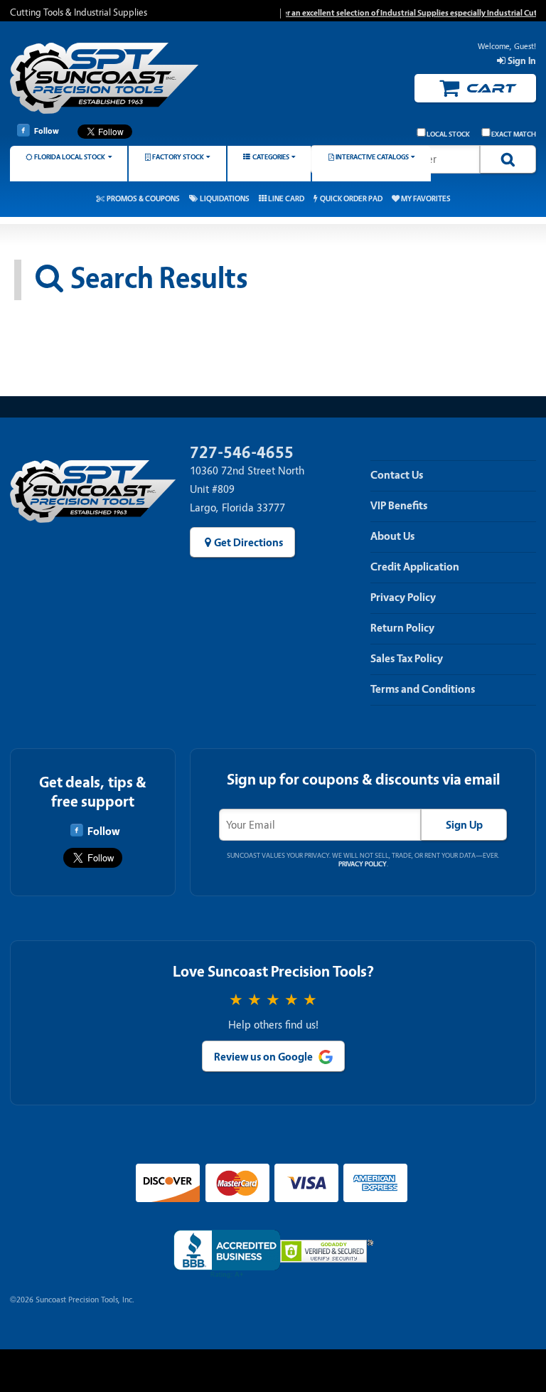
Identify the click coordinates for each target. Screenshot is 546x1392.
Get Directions (248, 542)
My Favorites (426, 198)
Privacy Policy (403, 597)
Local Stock (448, 134)
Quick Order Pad (351, 198)
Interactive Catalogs (372, 157)
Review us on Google (263, 1057)
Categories (270, 157)
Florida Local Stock (69, 157)
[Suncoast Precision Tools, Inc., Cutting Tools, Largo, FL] (226, 1254)
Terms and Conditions (422, 689)
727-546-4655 (242, 452)
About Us (392, 536)
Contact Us (396, 475)
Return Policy (402, 628)
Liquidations (225, 198)
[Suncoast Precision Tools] (104, 80)
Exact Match (513, 134)
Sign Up (464, 825)
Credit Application (414, 566)
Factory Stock (178, 157)
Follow (46, 131)
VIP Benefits (398, 505)
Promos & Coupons (143, 198)
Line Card (286, 198)
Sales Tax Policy (406, 658)
